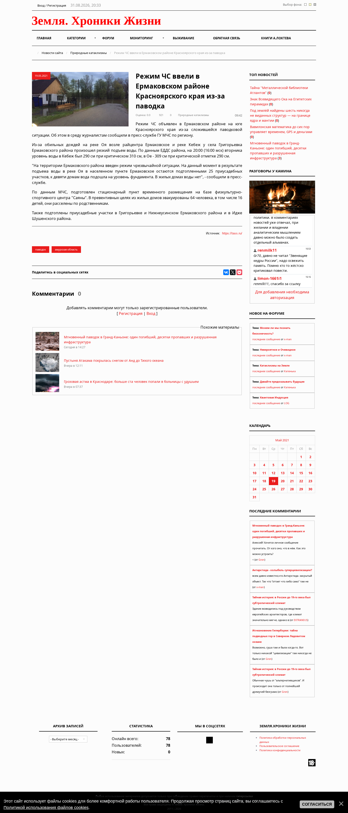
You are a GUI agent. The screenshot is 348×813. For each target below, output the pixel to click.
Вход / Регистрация (51, 5)
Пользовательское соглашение (279, 746)
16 (310, 473)
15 (301, 473)
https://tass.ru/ (232, 233)
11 (264, 473)
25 (264, 489)
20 (283, 481)
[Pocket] (239, 272)
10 (254, 473)
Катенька (290, 371)
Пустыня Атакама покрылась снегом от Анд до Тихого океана (114, 360)
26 (273, 489)
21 (292, 481)
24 (254, 489)
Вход (151, 313)
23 (310, 481)
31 (254, 497)
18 (264, 481)
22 (301, 481)
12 (273, 473)
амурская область (66, 249)
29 (301, 489)
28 (292, 489)
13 (283, 473)
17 (254, 481)
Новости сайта (52, 53)
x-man (288, 339)
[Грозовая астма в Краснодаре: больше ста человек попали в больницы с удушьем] (47, 391)
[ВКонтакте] (226, 272)
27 (283, 489)
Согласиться (317, 804)
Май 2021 (282, 440)
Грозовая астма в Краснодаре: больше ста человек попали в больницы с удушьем (131, 381)
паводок (40, 249)
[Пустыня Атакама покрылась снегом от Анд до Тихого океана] (47, 370)
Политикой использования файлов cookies (46, 807)
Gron (261, 559)
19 (273, 481)
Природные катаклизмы (88, 53)
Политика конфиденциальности (279, 750)
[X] (233, 272)
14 (292, 473)
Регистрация (131, 313)
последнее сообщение (266, 339)
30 (310, 489)
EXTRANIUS (301, 620)
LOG (286, 403)
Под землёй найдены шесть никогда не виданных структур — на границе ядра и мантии (280, 115)
